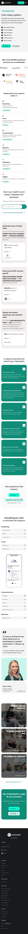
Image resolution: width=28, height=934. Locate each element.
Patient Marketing (4, 902)
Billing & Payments (4, 891)
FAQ (2, 926)
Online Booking (4, 893)
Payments (3, 870)
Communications (4, 865)
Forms (2, 868)
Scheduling (3, 863)
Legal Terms (3, 916)
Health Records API (5, 881)
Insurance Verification (5, 872)
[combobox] (14, 206)
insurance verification (17, 235)
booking (5, 233)
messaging (20, 233)
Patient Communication (5, 900)
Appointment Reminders (5, 888)
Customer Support (4, 911)
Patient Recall (3, 898)
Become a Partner (4, 928)
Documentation (4, 914)
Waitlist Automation (5, 904)
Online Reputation (4, 895)
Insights (2, 875)
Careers (5, 923)
